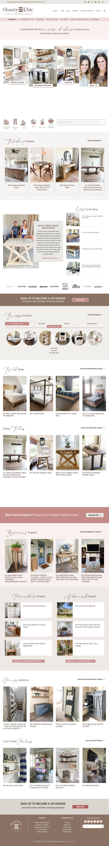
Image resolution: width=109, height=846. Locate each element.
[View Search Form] (104, 10)
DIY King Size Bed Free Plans (16, 186)
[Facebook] (85, 2)
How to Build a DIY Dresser (34, 606)
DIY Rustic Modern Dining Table (91, 474)
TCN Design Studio (70, 841)
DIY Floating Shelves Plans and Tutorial (40, 787)
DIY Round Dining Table (41, 473)
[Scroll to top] (103, 838)
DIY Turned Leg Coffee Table (90, 232)
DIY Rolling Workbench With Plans (92, 249)
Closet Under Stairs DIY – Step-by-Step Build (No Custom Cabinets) (14, 726)
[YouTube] (95, 2)
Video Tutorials (41, 832)
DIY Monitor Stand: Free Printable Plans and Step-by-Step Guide (67, 577)
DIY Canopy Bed (37, 414)
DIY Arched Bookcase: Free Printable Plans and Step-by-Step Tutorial (92, 578)
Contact (75, 11)
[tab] (17, 323)
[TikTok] (92, 2)
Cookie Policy (67, 832)
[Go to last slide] (9, 338)
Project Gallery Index (80, 19)
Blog (68, 11)
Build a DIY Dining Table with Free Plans (67, 474)
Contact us (67, 827)
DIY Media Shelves (91, 785)
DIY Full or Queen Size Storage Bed (93, 415)
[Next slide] (100, 338)
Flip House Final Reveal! (85, 606)
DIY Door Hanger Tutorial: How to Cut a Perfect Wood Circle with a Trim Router (42, 578)
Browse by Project (41, 825)
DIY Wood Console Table (67, 186)
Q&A (62, 11)
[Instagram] (88, 2)
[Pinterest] (99, 2)
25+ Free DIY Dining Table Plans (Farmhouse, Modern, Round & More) (92, 187)
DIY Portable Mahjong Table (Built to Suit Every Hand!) (41, 187)
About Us (67, 825)
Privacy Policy (67, 829)
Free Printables (41, 829)
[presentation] (16, 165)
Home (67, 823)
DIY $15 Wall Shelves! (13, 785)
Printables (95, 19)
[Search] (102, 122)
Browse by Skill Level (41, 827)
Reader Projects (87, 11)
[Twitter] (102, 2)
